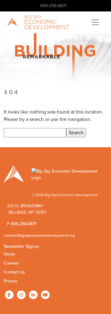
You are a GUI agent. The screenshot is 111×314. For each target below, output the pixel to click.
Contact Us (14, 272)
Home (9, 254)
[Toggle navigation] (95, 22)
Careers (11, 263)
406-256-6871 (53, 5)
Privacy (10, 281)
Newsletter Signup (21, 246)
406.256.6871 (23, 224)
